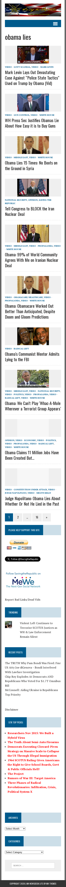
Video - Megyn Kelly (39, 493)
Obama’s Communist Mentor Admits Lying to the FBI (32, 356)
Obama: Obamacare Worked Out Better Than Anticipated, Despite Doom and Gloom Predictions (30, 311)
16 (37, 517)
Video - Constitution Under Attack (26, 489)
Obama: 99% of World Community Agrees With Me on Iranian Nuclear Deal (31, 259)
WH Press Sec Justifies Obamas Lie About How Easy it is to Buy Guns (32, 123)
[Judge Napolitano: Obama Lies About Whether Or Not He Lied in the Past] (33, 484)
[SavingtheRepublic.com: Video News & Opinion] (33, 10)
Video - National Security (44, 391)
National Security (16, 200)
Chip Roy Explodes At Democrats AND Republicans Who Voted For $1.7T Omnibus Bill (33, 681)
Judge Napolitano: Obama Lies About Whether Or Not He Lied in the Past (32, 501)
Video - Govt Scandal (17, 67)
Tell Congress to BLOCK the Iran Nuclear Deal (29, 211)
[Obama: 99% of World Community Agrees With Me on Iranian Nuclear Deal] (33, 240)
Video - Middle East (16, 157)
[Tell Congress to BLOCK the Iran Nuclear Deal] (33, 194)
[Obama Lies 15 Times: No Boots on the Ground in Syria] (33, 152)
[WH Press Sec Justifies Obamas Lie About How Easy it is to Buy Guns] (33, 109)
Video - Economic (25, 440)
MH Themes (51, 883)
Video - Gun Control (17, 115)
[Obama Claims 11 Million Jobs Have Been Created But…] (33, 434)
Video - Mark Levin (43, 67)
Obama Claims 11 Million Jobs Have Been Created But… (32, 455)
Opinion (33, 200)
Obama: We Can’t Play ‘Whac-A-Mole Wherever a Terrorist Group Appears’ (33, 406)
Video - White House (42, 115)
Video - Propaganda (41, 246)
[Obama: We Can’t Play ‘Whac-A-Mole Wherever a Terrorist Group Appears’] (33, 385)
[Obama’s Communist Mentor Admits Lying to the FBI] (33, 343)
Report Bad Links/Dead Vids (22, 599)
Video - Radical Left (17, 348)
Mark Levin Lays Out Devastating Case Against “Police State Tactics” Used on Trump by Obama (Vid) (32, 77)
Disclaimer (11, 709)
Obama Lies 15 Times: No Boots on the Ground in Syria (31, 165)
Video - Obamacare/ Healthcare (24, 297)
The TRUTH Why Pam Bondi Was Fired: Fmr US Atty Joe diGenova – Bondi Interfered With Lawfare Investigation (33, 667)
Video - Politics (14, 394)
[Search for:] (33, 865)
